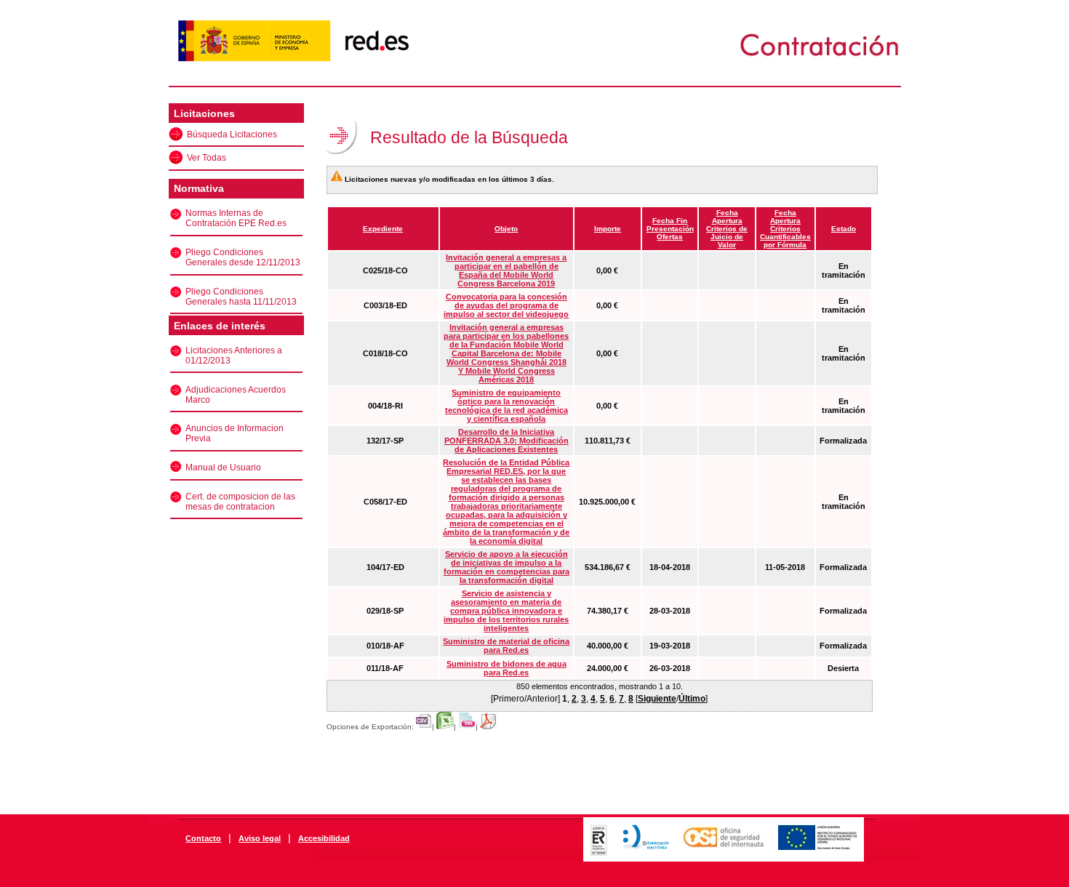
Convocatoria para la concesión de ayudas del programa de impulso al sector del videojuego (506, 305)
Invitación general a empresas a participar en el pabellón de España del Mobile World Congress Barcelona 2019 (506, 270)
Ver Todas (206, 158)
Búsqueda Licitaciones (232, 134)
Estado (843, 229)
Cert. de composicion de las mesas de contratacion (240, 501)
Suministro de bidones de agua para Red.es (506, 668)
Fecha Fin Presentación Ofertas (670, 229)
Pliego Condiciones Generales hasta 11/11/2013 (241, 296)
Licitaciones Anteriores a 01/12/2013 (233, 355)
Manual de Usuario (223, 467)
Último (691, 699)
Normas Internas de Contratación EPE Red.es (236, 218)
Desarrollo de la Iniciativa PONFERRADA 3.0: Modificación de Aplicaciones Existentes (506, 441)
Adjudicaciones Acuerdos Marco (235, 395)
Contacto (203, 838)
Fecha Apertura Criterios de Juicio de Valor (727, 229)
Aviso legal (260, 838)
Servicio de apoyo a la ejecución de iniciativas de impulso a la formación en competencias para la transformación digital (506, 567)
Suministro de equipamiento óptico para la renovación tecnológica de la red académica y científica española (506, 405)
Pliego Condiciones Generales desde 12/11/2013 (242, 257)
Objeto (506, 229)
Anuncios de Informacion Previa (234, 433)
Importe (607, 229)
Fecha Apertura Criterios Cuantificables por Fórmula (785, 229)
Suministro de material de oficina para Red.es (506, 645)
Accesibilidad (324, 838)
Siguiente (657, 699)
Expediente (383, 229)
